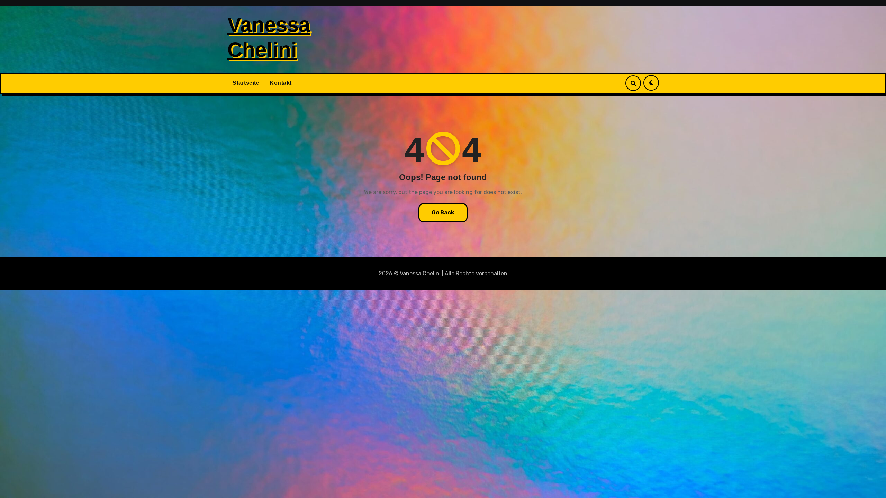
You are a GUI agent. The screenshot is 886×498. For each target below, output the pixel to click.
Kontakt (281, 83)
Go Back (443, 212)
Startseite (246, 83)
